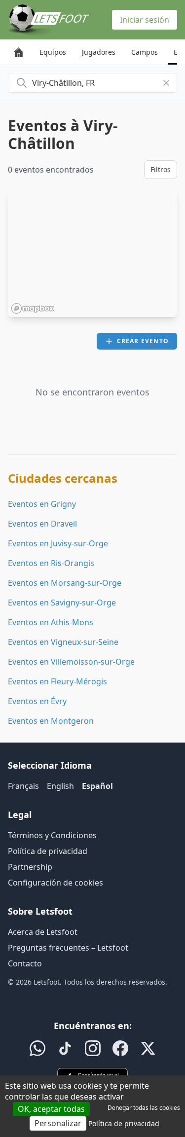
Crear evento (143, 341)
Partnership (30, 866)
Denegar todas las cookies (144, 1107)
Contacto (25, 963)
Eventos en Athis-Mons (50, 622)
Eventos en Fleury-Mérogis (57, 681)
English (60, 786)
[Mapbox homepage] (32, 308)
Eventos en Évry (37, 701)
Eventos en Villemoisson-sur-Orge (71, 661)
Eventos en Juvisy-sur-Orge (58, 543)
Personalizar (58, 1123)
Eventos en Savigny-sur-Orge (62, 602)
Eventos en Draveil (42, 523)
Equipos (52, 52)
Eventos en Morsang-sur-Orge (64, 582)
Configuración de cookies (55, 882)
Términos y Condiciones (52, 835)
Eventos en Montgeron (51, 720)
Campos (144, 52)
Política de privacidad (47, 851)
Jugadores (98, 52)
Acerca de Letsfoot (42, 931)
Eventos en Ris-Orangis (51, 563)
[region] (92, 254)
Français (23, 786)
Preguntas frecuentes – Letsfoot (68, 947)
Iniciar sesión (144, 19)
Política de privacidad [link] (123, 1123)
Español (97, 786)
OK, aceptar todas (51, 1108)
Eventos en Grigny (42, 503)
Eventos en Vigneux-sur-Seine (63, 642)
